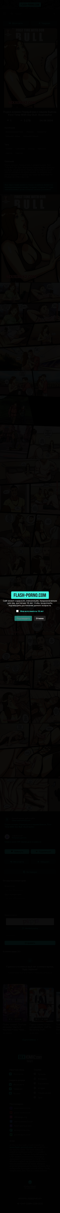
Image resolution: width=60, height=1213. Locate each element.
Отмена (40, 618)
